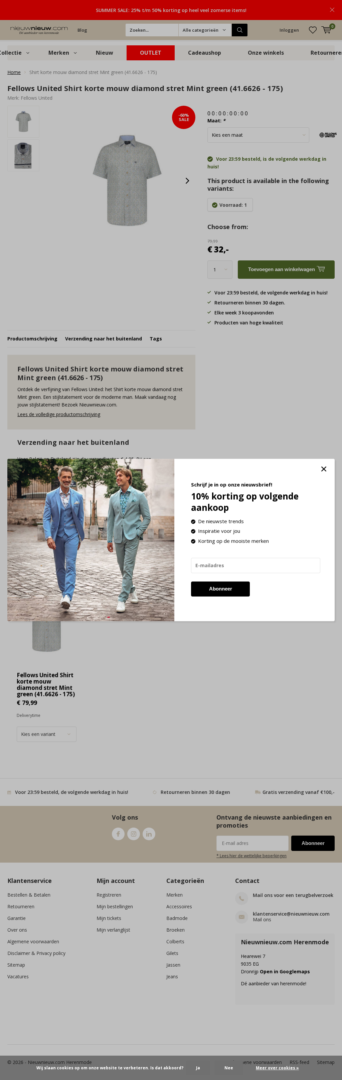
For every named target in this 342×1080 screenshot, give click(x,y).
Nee (228, 1068)
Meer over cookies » (277, 1068)
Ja (198, 1068)
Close (323, 469)
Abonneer (220, 589)
